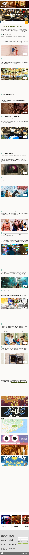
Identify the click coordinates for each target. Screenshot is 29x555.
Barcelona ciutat (4, 525)
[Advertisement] (14, 86)
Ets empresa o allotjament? (24, 553)
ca (26, 9)
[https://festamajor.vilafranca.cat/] (14, 412)
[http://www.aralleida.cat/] (14, 4)
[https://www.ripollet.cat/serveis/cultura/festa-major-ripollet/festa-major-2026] (14, 401)
